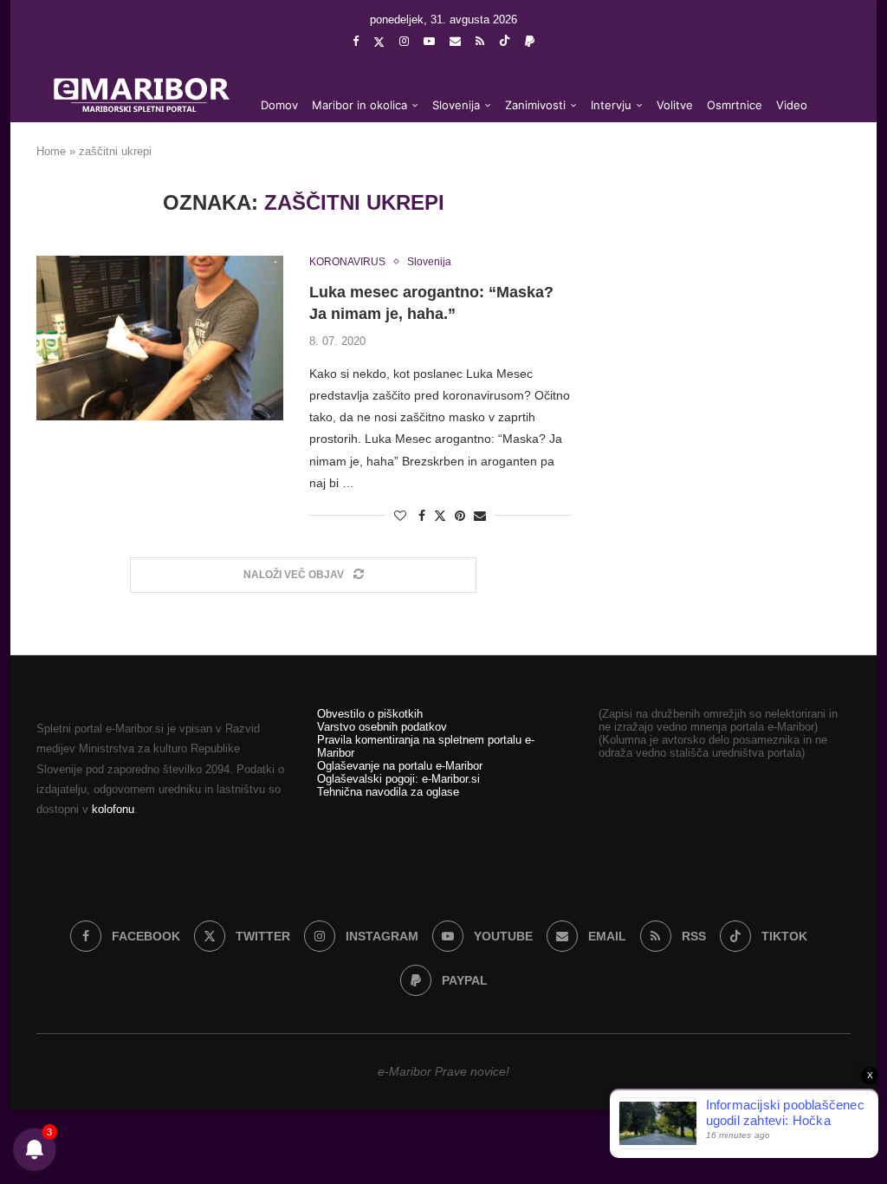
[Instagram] (404, 41)
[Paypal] (529, 41)
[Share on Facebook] (421, 516)
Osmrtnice (734, 105)
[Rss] (480, 41)
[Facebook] (356, 41)
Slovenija (456, 105)
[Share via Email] (480, 516)
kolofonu (113, 809)
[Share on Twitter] (440, 515)
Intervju (611, 105)
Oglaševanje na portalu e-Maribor (399, 765)
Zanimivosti (535, 105)
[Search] (824, 175)
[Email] (455, 41)
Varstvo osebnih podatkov (382, 726)
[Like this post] (400, 516)
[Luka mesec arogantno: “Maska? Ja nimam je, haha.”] (159, 338)
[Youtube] (429, 41)
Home (51, 151)
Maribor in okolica (359, 105)
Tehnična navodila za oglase (388, 791)
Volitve (675, 105)
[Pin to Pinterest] (460, 516)
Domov (279, 105)
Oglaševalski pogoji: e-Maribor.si (398, 778)
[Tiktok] (504, 42)
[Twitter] (379, 42)
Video (791, 105)
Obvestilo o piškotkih (370, 713)
